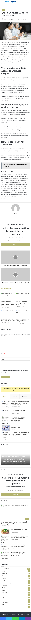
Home (3, 7)
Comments (25, 396)
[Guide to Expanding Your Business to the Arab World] (6, 412)
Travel (3, 590)
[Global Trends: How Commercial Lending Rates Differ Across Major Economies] (6, 405)
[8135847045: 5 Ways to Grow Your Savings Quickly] (23, 314)
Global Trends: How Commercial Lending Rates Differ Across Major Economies (20, 403)
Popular (5, 396)
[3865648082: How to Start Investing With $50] (8, 314)
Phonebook (5, 573)
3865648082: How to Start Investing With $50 (8, 319)
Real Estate (5, 602)
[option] (15, 456)
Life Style (4, 585)
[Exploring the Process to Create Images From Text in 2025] (5, 539)
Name (3, 353)
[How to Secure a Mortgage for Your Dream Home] (5, 531)
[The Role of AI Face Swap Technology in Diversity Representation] (6, 420)
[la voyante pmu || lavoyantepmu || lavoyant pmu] (10, 2)
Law (3, 595)
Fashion (4, 587)
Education (4, 592)
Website (3, 365)
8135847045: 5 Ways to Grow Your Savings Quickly (22, 320)
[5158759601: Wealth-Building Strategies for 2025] (23, 296)
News (3, 599)
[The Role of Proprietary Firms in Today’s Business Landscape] (6, 436)
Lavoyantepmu (5, 568)
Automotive (5, 607)
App (3, 604)
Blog (3, 597)
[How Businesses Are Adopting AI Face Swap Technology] (5, 547)
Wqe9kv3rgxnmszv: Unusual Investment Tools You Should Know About (7, 304)
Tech (3, 575)
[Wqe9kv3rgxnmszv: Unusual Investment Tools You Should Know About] (8, 296)
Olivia (5, 19)
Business (4, 578)
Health (3, 580)
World (7, 7)
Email (3, 359)
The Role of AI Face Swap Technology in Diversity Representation (18, 418)
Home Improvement (7, 583)
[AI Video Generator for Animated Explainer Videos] (6, 428)
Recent (15, 396)
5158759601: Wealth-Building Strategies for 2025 (22, 303)
